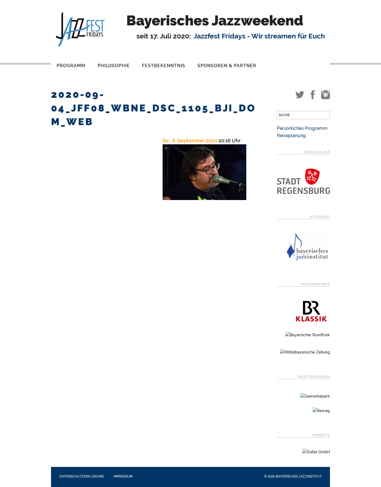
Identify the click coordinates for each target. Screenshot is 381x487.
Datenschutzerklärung (81, 476)
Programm (71, 65)
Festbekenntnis (163, 65)
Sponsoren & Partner (226, 65)
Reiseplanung (291, 135)
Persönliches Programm (302, 128)
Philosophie (114, 65)
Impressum (123, 476)
